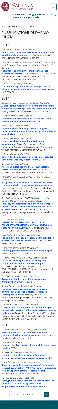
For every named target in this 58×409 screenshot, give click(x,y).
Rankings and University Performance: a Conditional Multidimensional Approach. (27, 54)
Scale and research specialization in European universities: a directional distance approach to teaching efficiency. (25, 292)
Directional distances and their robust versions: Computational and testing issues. (25, 168)
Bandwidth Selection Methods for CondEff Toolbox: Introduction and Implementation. (27, 120)
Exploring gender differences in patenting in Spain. (27, 250)
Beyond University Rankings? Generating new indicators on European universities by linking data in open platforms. (28, 131)
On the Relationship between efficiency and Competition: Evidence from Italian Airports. (23, 262)
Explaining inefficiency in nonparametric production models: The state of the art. (27, 239)
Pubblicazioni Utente (18, 26)
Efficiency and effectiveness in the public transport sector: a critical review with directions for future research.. (27, 206)
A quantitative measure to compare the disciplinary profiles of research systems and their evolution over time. (28, 108)
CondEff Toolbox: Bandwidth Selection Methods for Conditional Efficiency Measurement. (27, 158)
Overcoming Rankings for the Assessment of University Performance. (24, 280)
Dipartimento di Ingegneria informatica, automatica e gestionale (34, 16)
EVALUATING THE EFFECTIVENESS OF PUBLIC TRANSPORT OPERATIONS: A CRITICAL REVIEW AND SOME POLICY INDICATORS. (26, 225)
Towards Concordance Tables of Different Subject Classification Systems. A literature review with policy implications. (28, 310)
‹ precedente (27, 394)
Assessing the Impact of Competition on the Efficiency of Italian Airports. (24, 334)
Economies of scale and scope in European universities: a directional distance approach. (24, 356)
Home (4, 26)
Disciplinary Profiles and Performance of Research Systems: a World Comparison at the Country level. (27, 184)
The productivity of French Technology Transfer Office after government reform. (26, 88)
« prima (14, 394)
